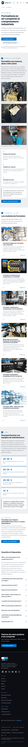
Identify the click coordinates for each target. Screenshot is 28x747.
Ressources (4, 697)
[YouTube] (12, 671)
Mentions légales (14, 729)
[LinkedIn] (2, 671)
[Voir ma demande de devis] (17, 2)
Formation (3, 681)
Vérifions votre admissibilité (10, 541)
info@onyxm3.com (5, 711)
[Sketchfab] (16, 671)
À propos (3, 686)
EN (23, 2)
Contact (3, 689)
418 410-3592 (4, 709)
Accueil (3, 7)
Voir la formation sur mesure (10, 42)
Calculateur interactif (6, 695)
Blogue (2, 683)
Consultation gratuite (9, 39)
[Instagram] (9, 671)
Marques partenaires (5, 729)
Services (3, 678)
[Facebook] (6, 671)
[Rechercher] (13, 2)
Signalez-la (19, 720)
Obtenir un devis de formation (11, 201)
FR (20, 2)
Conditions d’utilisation (6, 732)
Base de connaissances (6, 700)
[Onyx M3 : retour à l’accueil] (6, 2)
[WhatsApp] (19, 671)
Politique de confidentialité (17, 732)
